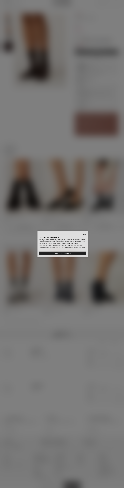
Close (84, 234)
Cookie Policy (53, 245)
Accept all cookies (63, 253)
